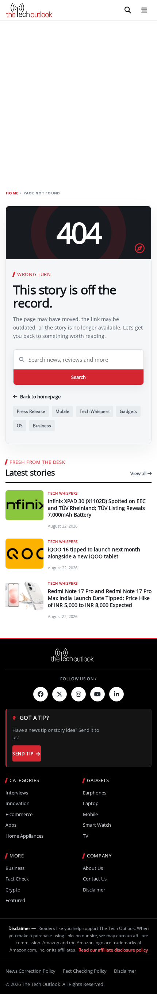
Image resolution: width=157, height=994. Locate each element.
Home (12, 193)
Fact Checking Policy (85, 971)
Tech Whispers (95, 411)
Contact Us (95, 879)
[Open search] (127, 10)
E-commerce (18, 814)
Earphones (94, 793)
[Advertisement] (78, 103)
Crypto (12, 890)
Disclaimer (94, 890)
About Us (93, 868)
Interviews (16, 793)
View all (139, 473)
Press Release (31, 411)
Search (78, 377)
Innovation (17, 803)
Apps (10, 825)
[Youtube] (97, 694)
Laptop (91, 803)
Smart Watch (97, 825)
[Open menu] (144, 10)
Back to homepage (40, 396)
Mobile (62, 411)
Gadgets (128, 411)
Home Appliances (24, 836)
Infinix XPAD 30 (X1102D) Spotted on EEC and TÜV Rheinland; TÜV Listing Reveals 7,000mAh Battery (97, 508)
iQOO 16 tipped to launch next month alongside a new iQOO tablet (94, 553)
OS (20, 425)
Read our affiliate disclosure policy (113, 950)
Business (42, 425)
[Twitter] (59, 694)
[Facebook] (40, 694)
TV (85, 836)
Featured (15, 900)
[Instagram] (78, 694)
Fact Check (17, 879)
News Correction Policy (30, 971)
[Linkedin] (116, 694)
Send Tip (22, 754)
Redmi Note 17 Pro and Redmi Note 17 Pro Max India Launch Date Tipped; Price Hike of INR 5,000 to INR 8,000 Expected (100, 598)
